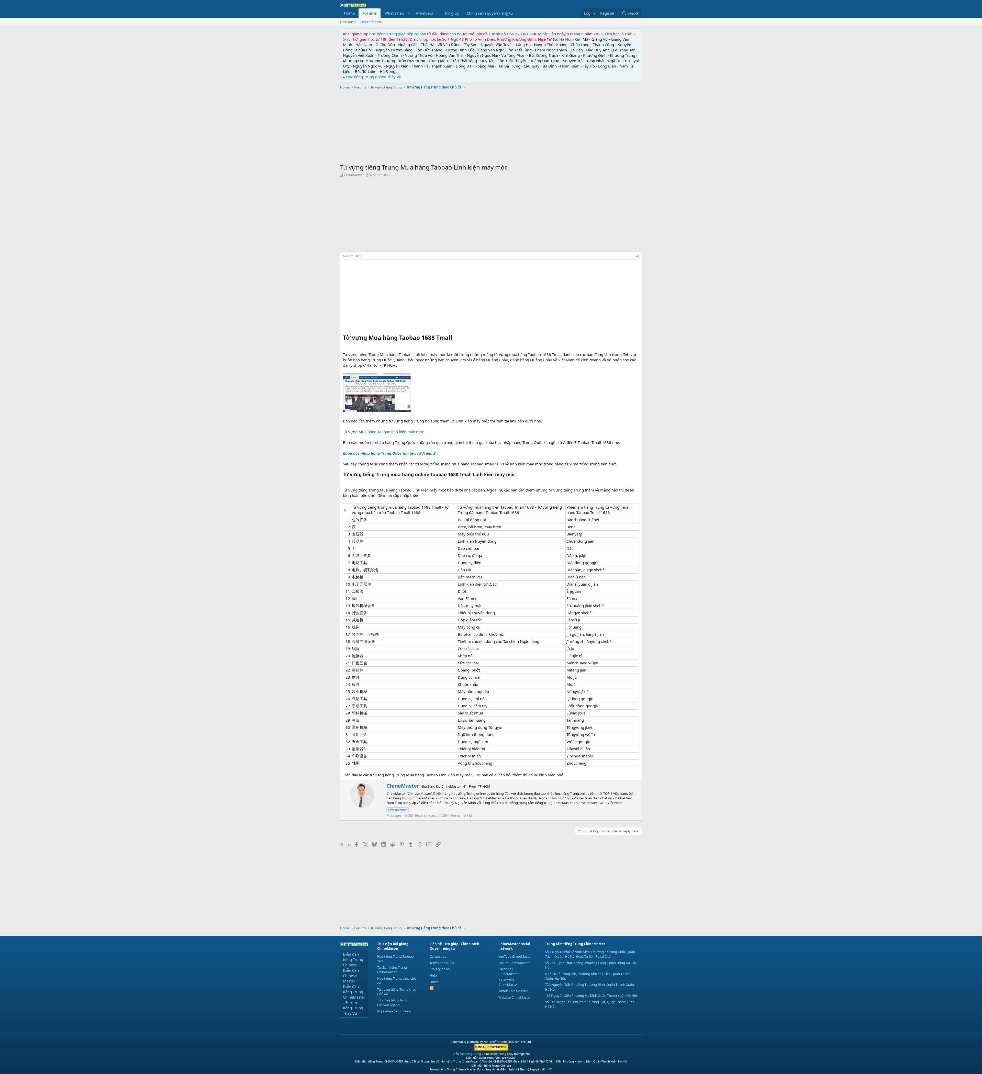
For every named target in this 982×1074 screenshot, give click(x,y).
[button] (408, 13)
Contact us (438, 956)
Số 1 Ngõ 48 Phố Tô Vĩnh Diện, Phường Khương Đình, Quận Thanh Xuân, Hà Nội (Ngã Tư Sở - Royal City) (590, 954)
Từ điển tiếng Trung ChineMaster (392, 969)
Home (349, 13)
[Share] (637, 256)
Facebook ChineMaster (508, 971)
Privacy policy (440, 969)
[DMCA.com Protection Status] (491, 1049)
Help (433, 975)
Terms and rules (442, 962)
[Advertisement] (491, 127)
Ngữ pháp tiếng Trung (394, 1011)
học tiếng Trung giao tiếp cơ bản (397, 33)
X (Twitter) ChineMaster (508, 982)
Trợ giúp (451, 13)
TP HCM (484, 786)
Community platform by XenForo (491, 1042)
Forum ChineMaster (513, 962)
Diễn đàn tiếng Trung (467, 1054)
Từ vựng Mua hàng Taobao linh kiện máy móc (383, 431)
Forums (369, 13)
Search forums (371, 21)
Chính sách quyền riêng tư (490, 13)
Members (424, 13)
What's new (394, 13)
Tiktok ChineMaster (513, 991)
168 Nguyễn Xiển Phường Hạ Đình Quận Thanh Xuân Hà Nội (591, 995)
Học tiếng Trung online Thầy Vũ (373, 76)
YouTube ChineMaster (515, 956)
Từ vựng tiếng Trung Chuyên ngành (392, 1002)
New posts (348, 21)
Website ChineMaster (514, 997)
